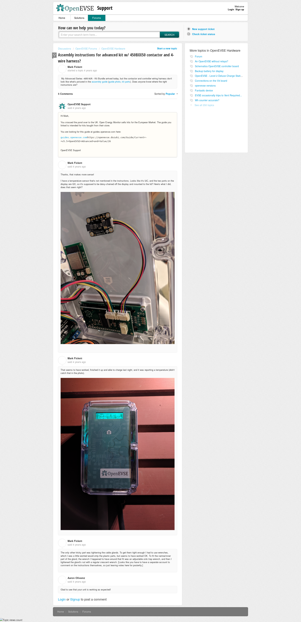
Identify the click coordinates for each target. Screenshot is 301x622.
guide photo (115, 81)
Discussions (64, 48)
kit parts (126, 81)
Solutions (79, 18)
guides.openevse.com (74, 137)
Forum (198, 56)
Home (62, 18)
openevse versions (205, 85)
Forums (96, 18)
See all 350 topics (204, 105)
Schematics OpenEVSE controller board (217, 66)
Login (62, 599)
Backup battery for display (209, 71)
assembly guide (99, 81)
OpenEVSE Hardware (113, 48)
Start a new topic (167, 48)
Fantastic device (204, 90)
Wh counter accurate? (207, 100)
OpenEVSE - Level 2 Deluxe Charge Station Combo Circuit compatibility (234, 75)
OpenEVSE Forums (86, 48)
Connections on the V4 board (211, 80)
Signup (75, 599)
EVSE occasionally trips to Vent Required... (218, 95)
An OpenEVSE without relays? (211, 61)
